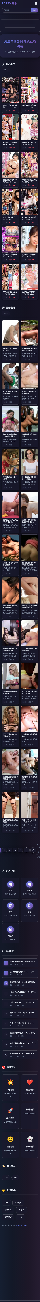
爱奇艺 (21, 1210)
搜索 (34, 10)
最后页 (33, 850)
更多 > (5, 70)
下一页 (26, 850)
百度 (6, 1202)
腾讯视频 (8, 1217)
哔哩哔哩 (8, 1210)
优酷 (20, 1217)
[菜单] (35, 3)
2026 (6, 1178)
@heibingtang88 (21, 1225)
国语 (15, 1178)
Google (18, 1202)
